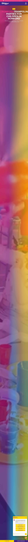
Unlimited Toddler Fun (20, 530)
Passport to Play (20, 528)
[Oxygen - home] (5, 3)
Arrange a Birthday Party (20, 526)
